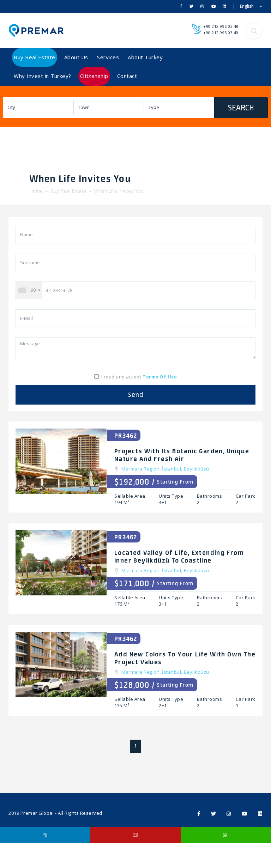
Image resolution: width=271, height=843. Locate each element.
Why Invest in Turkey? (42, 75)
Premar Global (37, 813)
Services (108, 57)
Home (36, 191)
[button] (254, 31)
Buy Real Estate (34, 57)
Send (135, 394)
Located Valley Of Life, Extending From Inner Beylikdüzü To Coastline (179, 556)
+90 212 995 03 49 (221, 32)
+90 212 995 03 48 (221, 26)
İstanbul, (172, 469)
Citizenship (94, 75)
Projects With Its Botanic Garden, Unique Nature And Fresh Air (181, 454)
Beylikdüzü (196, 469)
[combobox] (29, 290)
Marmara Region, (141, 469)
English (247, 6)
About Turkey (145, 57)
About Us (76, 57)
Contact (127, 75)
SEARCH (241, 107)
